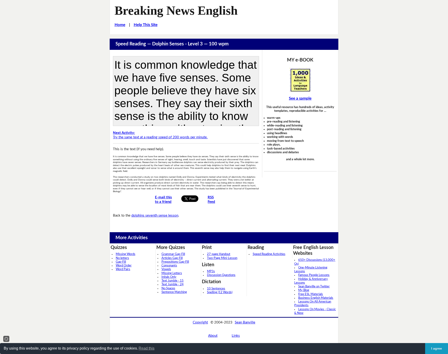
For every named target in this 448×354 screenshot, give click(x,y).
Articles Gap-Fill (172, 258)
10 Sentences (216, 288)
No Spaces (168, 288)
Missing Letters (171, 273)
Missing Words (125, 254)
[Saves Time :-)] (300, 80)
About (212, 335)
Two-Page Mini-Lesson (222, 258)
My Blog (303, 290)
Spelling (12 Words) (219, 292)
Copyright (200, 322)
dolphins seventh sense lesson (154, 215)
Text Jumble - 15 (172, 280)
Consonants (169, 265)
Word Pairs (123, 269)
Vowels (166, 269)
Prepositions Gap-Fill (175, 261)
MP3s (211, 271)
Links (236, 335)
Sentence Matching (174, 292)
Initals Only (168, 277)
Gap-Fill (121, 261)
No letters (122, 258)
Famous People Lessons (313, 275)
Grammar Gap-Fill (173, 254)
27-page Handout (218, 254)
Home (120, 25)
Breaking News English (176, 10)
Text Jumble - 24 (172, 284)
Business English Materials (315, 298)
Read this (146, 348)
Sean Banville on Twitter (314, 286)
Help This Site (146, 25)
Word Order (124, 265)
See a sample (300, 98)
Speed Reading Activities (269, 254)
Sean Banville (245, 322)
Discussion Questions (221, 275)
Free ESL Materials (310, 294)
